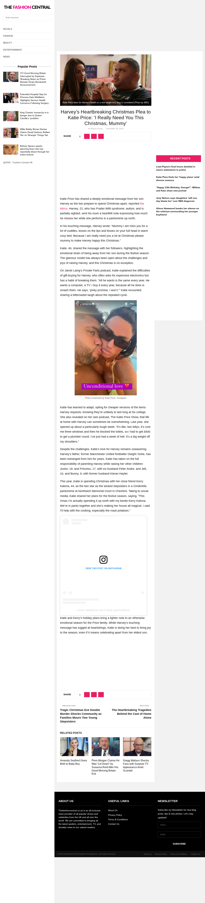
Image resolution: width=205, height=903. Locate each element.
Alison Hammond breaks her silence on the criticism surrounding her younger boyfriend (177, 211)
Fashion (8, 36)
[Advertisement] (102, 22)
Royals (7, 29)
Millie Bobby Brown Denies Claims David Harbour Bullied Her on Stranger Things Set (35, 132)
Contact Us (113, 824)
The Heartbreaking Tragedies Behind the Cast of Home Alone (131, 713)
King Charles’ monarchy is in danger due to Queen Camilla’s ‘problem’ (34, 115)
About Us (112, 810)
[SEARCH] (48, 17)
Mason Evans (97, 129)
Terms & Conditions (118, 819)
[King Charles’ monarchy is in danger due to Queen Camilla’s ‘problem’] (10, 116)
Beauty (7, 42)
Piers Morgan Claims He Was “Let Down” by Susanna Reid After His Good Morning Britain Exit (105, 767)
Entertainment (12, 49)
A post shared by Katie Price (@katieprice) (103, 610)
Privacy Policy (115, 815)
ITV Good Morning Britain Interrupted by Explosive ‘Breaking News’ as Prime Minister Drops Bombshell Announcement (33, 79)
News (6, 56)
